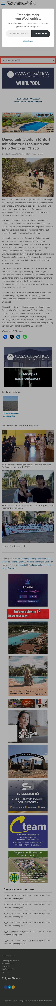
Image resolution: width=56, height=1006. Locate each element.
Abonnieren (40, 33)
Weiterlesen (28, 41)
